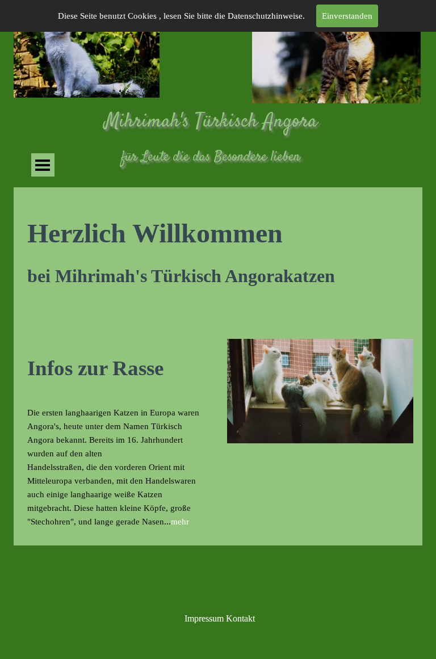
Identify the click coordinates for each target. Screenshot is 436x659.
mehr (180, 521)
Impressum (204, 618)
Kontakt (240, 618)
